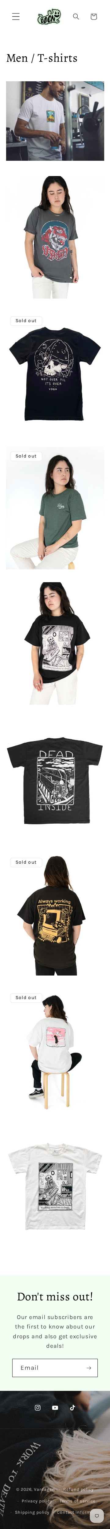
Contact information (79, 1512)
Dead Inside (19, 824)
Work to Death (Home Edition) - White (48, 1230)
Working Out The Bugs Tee (35, 959)
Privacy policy (37, 1501)
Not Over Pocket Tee (28, 418)
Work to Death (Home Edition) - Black (47, 688)
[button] (15, 16)
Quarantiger (19, 282)
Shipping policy (32, 1512)
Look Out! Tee (21, 1095)
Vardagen (44, 1489)
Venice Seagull (22, 553)
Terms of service (78, 1501)
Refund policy (78, 1489)
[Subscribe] (88, 1368)
